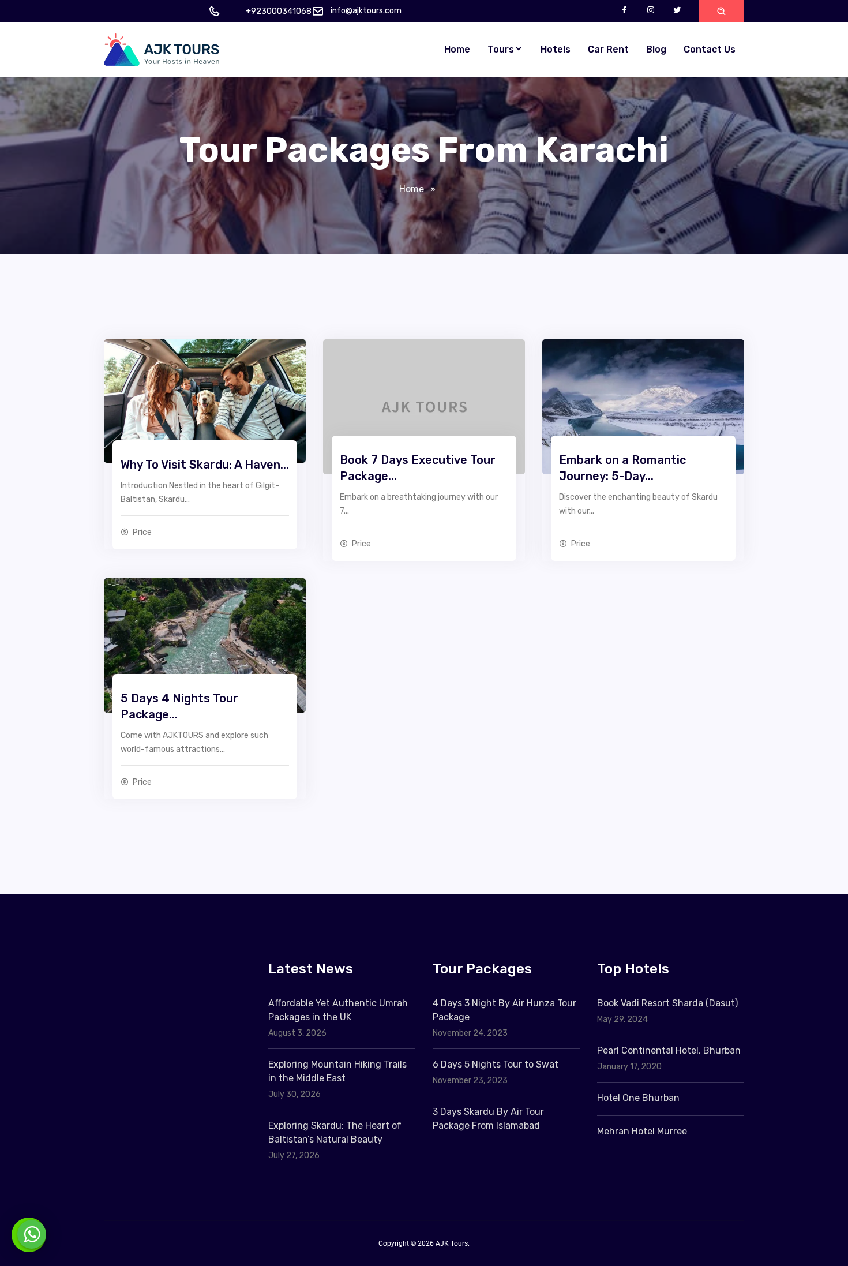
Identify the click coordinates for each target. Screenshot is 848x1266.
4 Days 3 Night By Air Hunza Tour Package (504, 1010)
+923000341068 (279, 11)
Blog (656, 49)
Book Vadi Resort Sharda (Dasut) (667, 1003)
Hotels (556, 49)
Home (457, 49)
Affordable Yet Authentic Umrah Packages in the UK (338, 1010)
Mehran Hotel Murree (642, 1131)
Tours (500, 49)
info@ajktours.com (366, 11)
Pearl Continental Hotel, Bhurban (669, 1050)
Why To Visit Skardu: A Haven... (205, 464)
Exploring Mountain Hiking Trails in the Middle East (337, 1071)
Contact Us (710, 49)
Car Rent (608, 49)
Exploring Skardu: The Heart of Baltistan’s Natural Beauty (335, 1132)
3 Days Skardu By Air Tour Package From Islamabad (488, 1118)
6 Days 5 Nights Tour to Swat (495, 1064)
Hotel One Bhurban (638, 1097)
